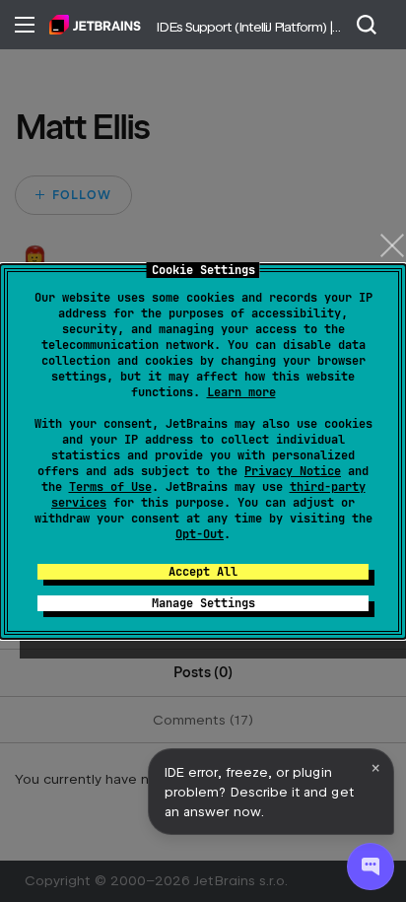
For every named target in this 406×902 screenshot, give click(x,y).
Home (95, 25)
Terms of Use (110, 487)
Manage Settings (203, 603)
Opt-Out (199, 534)
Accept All (203, 572)
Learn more (241, 392)
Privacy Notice (292, 471)
